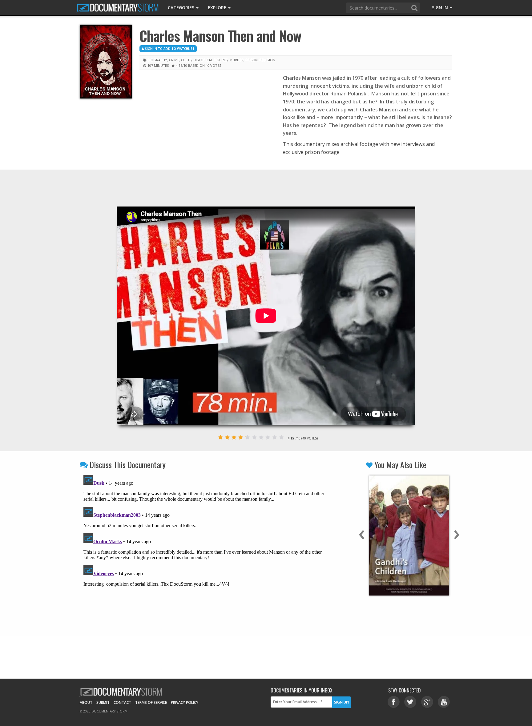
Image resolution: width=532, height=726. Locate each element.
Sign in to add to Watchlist (169, 48)
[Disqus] (205, 549)
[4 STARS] (241, 437)
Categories (181, 7)
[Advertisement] (206, 120)
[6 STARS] (254, 437)
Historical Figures (210, 60)
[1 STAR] (220, 437)
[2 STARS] (227, 437)
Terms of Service (151, 702)
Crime (174, 60)
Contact (122, 702)
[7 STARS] (261, 437)
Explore (218, 7)
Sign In (440, 7)
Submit (103, 702)
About (86, 702)
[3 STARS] (234, 437)
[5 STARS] (247, 437)
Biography (157, 60)
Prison (251, 60)
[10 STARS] (281, 437)
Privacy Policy (184, 702)
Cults (186, 60)
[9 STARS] (275, 437)
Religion (267, 60)
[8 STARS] (268, 437)
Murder (236, 60)
